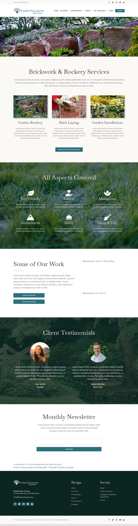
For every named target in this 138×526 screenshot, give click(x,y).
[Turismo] (28, 8)
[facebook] (109, 2)
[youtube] (120, 2)
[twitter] (113, 2)
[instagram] (116, 2)
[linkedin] (124, 2)
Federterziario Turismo (30, 520)
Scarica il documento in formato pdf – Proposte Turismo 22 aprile (43, 467)
